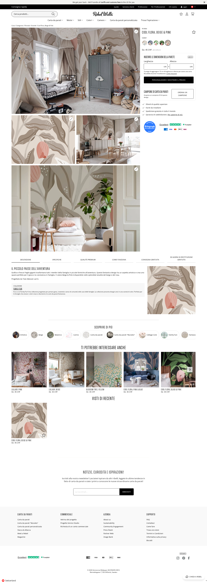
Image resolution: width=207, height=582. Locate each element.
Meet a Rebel (22, 533)
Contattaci (151, 523)
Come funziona (119, 259)
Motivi (69, 20)
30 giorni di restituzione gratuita (181, 258)
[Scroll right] (190, 369)
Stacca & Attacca (24, 530)
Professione (142, 7)
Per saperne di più (175, 115)
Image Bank (108, 537)
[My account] (187, 14)
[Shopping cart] (193, 14)
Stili (79, 20)
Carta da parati (54, 20)
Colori (89, 20)
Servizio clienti (128, 7)
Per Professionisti (158, 7)
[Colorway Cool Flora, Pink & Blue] (150, 42)
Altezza (181, 64)
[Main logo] (103, 14)
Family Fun (17, 288)
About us (107, 519)
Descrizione (25, 259)
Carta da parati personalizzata (123, 20)
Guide (116, 7)
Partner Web (109, 533)
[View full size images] (136, 31)
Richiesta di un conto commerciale (74, 526)
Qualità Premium (88, 259)
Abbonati (126, 492)
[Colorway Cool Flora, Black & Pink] (161, 42)
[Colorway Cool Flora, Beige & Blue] (144, 42)
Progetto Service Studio (69, 523)
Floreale (27, 26)
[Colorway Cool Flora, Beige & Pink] (168, 43)
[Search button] (53, 14)
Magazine (21, 537)
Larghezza (155, 64)
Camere (100, 20)
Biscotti (149, 540)
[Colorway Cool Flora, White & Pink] (156, 42)
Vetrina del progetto (68, 519)
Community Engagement (113, 526)
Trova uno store (153, 530)
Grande (33, 26)
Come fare (151, 526)
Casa (13, 26)
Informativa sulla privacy (156, 537)
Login (185, 7)
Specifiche (56, 259)
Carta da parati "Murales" (27, 523)
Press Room (108, 530)
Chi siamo (173, 7)
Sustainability (109, 523)
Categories (19, 26)
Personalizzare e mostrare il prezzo (168, 80)
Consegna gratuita (150, 259)
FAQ (148, 519)
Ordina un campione (182, 93)
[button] (192, 7)
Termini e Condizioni (155, 533)
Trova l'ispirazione (149, 20)
